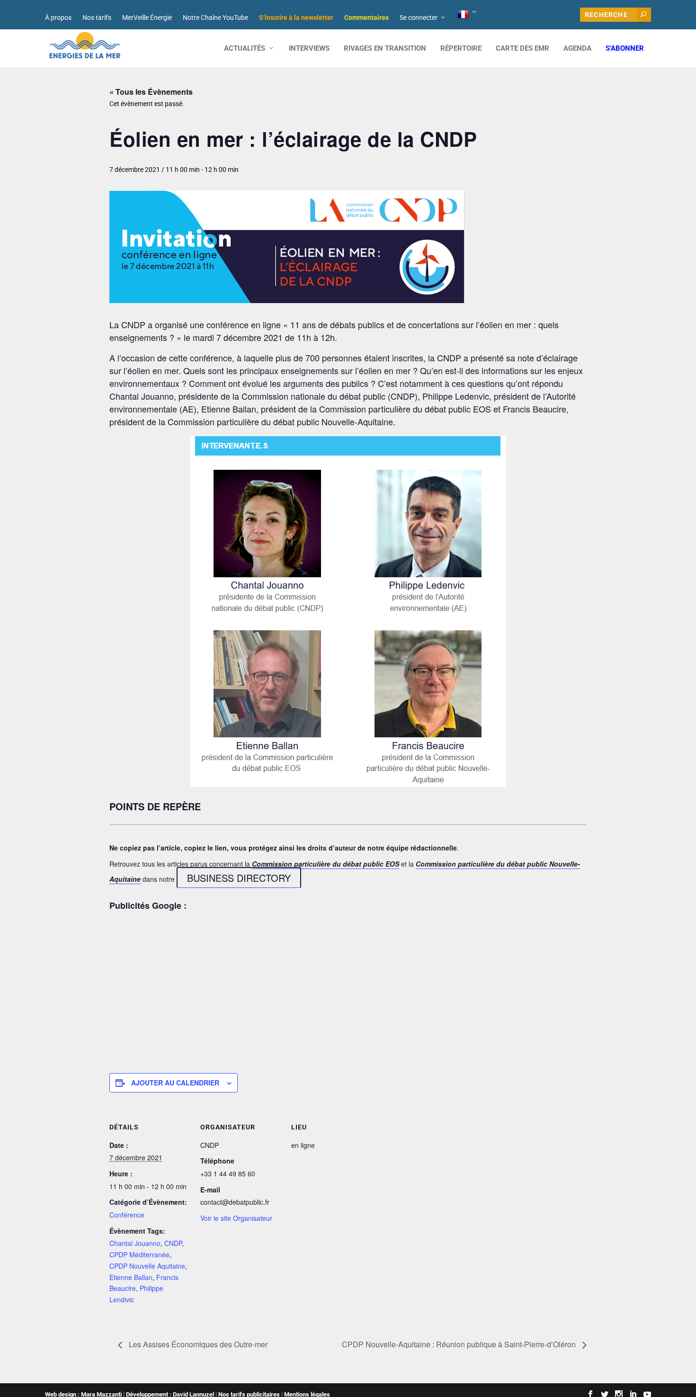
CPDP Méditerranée (139, 1254)
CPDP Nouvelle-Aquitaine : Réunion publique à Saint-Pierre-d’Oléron (460, 1344)
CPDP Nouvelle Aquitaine (147, 1266)
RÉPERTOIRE (461, 49)
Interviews (309, 49)
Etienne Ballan (130, 1277)
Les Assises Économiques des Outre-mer (197, 1344)
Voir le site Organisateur (236, 1218)
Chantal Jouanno (135, 1243)
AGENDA (577, 49)
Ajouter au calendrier (175, 1082)
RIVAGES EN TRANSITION (385, 49)
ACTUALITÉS (244, 49)
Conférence (126, 1214)
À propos (58, 17)
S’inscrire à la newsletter (296, 17)
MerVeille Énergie (147, 17)
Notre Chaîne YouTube (215, 17)
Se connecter (418, 17)
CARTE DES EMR (522, 49)
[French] (467, 14)
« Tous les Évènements (151, 91)
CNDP (173, 1243)
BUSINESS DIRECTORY (239, 878)
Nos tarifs (96, 17)
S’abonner (625, 49)
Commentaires (366, 17)
